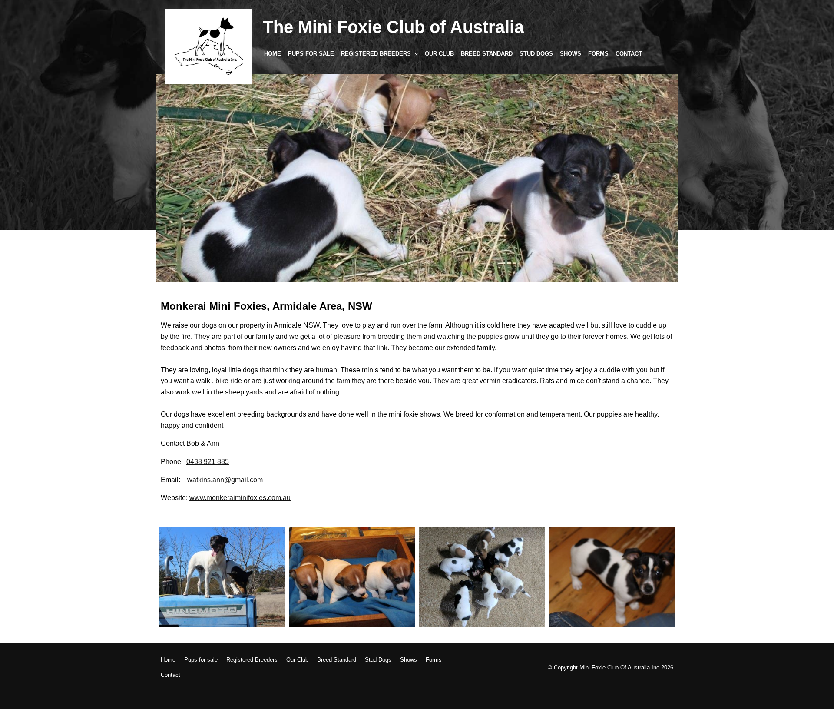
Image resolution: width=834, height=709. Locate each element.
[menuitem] (168, 660)
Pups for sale (311, 53)
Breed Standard (487, 53)
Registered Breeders (376, 53)
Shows (570, 53)
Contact (629, 53)
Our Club (439, 53)
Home (272, 53)
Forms (598, 53)
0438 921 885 (207, 461)
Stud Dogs (536, 53)
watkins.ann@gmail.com (225, 480)
